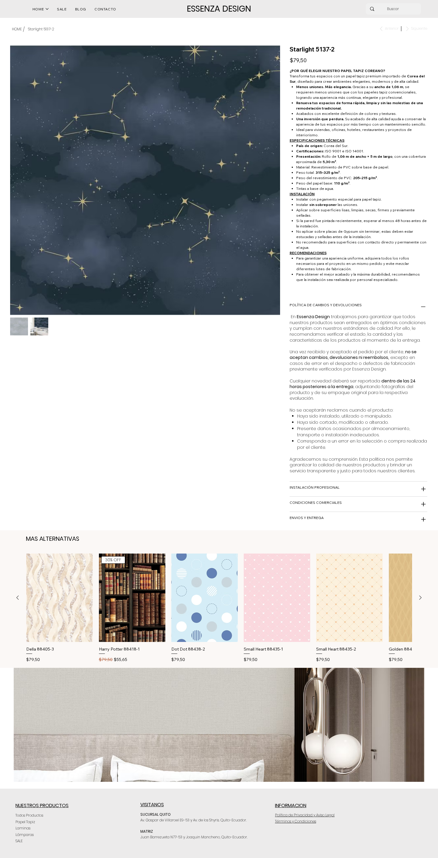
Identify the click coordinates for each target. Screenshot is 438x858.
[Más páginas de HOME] (47, 8)
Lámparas (24, 834)
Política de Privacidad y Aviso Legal (305, 815)
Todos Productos (29, 815)
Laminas (22, 828)
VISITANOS (152, 804)
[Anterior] (17, 597)
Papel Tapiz (25, 821)
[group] (219, 608)
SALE (19, 840)
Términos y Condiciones (295, 821)
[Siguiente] (420, 597)
